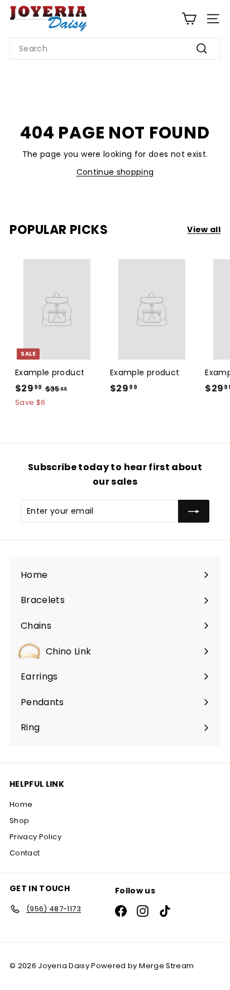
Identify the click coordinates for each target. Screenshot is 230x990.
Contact (24, 853)
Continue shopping (115, 172)
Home (20, 804)
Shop (19, 820)
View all (204, 229)
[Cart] (189, 18)
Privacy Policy (35, 836)
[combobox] (115, 48)
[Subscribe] (193, 511)
